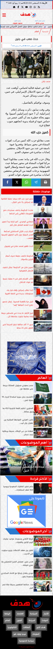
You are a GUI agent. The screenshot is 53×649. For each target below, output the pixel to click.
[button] (5, 462)
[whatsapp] (26, 182)
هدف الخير (41, 627)
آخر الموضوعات (35, 531)
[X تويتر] (22, 7)
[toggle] (4, 15)
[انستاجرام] (31, 7)
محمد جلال (46, 81)
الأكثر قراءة (38, 479)
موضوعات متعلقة (41, 191)
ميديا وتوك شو (20, 634)
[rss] (39, 7)
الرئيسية (45, 31)
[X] (17, 182)
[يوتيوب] (26, 7)
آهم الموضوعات (34, 443)
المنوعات (35, 634)
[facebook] (7, 182)
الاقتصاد (20, 613)
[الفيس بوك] (18, 7)
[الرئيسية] (14, 7)
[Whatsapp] (35, 7)
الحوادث (45, 620)
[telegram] (36, 182)
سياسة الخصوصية (26, 641)
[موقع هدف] (28, 15)
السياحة (32, 620)
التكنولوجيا (12, 627)
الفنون (19, 620)
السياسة (33, 613)
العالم (37, 31)
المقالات (26, 627)
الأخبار (46, 613)
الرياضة (7, 613)
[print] (45, 182)
